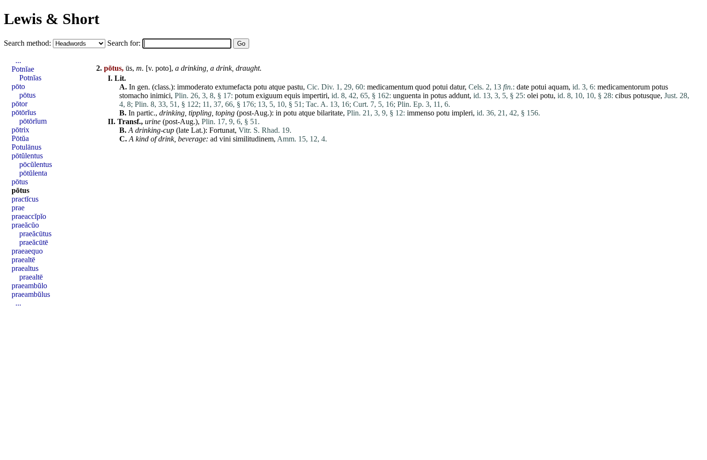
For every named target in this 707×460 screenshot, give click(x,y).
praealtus (25, 268)
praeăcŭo (25, 225)
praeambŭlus (31, 294)
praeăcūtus (35, 234)
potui (440, 87)
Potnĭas (30, 78)
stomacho (133, 95)
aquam (558, 87)
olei (532, 95)
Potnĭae (23, 69)
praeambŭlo (29, 285)
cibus (623, 95)
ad (213, 139)
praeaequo (27, 251)
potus (660, 87)
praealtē (23, 260)
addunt (459, 95)
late (183, 130)
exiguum (269, 95)
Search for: (124, 43)
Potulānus (26, 147)
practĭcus (25, 199)
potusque (646, 95)
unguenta (407, 95)
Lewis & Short (52, 18)
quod (422, 87)
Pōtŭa (20, 138)
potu (260, 87)
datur (457, 87)
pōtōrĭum (33, 121)
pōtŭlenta (33, 173)
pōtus (27, 95)
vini (225, 139)
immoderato (195, 87)
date (523, 87)
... (18, 60)
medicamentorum (623, 87)
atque (277, 87)
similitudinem (253, 139)
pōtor (19, 104)
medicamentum (390, 87)
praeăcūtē (33, 242)
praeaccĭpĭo (29, 216)
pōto (18, 86)
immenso (420, 113)
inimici (160, 95)
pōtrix (20, 130)
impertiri (315, 95)
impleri (462, 113)
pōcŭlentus (35, 164)
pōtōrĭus (24, 112)
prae (18, 208)
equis (292, 95)
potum (244, 95)
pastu (295, 87)
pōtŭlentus (27, 156)
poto (162, 68)
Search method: (28, 43)
